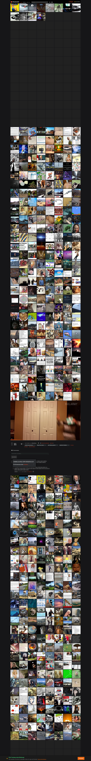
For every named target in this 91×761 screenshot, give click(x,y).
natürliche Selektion (63, 445)
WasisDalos (34, 443)
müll (27, 2)
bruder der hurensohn (29, 445)
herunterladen (46, 443)
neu (21, 2)
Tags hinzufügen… (32, 446)
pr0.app (71, 1)
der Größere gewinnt (51, 445)
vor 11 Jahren (27, 443)
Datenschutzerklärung (42, 759)
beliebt (24, 2)
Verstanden (81, 758)
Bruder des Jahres (40, 445)
